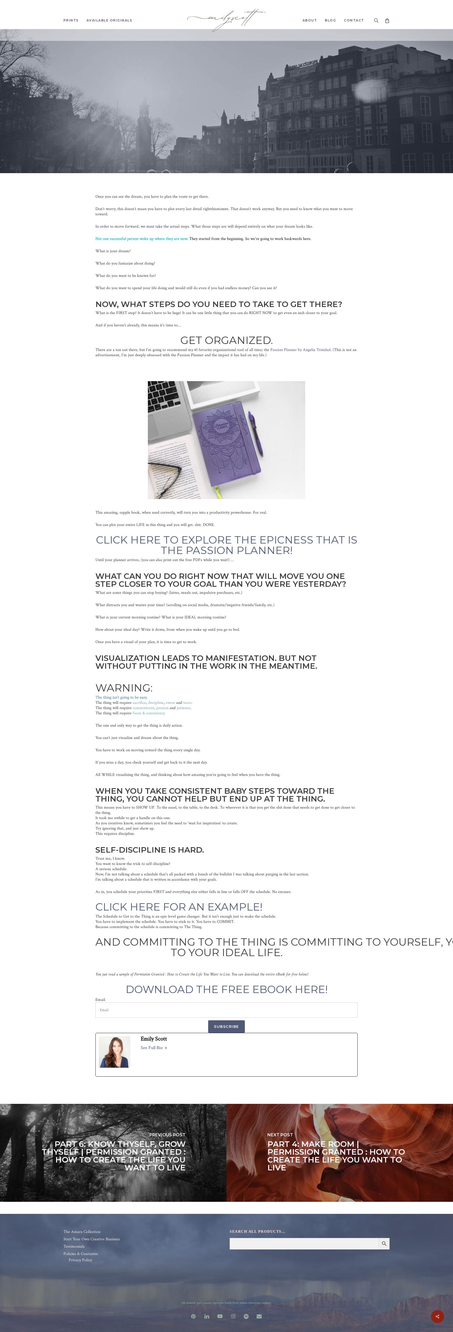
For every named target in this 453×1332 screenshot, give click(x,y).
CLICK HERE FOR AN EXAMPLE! (178, 906)
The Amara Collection (81, 1232)
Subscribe (226, 1026)
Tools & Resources (305, 122)
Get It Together (144, 122)
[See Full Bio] (166, 1048)
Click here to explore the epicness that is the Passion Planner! (226, 545)
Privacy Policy (80, 1260)
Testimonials (74, 1246)
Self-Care (259, 122)
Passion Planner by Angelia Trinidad (300, 350)
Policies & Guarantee (80, 1254)
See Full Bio (152, 1048)
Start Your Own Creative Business (91, 1239)
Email (100, 999)
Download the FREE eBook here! (227, 989)
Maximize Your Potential (206, 122)
